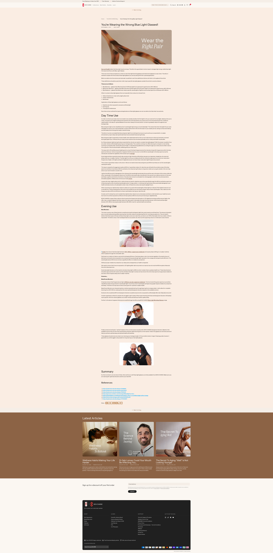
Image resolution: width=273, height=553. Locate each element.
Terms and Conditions (165, 488)
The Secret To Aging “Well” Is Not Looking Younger (172, 461)
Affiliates (140, 528)
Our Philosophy (114, 526)
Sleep (85, 521)
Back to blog (137, 10)
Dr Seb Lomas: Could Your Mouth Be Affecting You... (135, 461)
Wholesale (140, 526)
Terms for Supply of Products (144, 517)
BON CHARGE (180, 551)
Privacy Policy (156, 488)
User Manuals (114, 523)
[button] (95, 5)
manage (132, 153)
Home (102, 19)
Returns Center (141, 534)
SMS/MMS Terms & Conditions (145, 521)
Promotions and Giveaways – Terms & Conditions (149, 525)
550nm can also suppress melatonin (135, 282)
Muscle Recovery (88, 519)
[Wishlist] (187, 5)
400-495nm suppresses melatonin (134, 252)
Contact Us (140, 532)
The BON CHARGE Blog (112, 19)
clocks (130, 178)
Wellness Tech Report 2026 (117, 521)
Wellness (86, 523)
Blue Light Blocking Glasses (156, 300)
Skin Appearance (88, 517)
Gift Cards (86, 525)
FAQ (112, 525)
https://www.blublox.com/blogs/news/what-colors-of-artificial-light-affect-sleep (125, 395)
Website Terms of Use (143, 519)
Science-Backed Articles (117, 519)
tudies (104, 252)
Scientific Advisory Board (117, 517)
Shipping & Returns (142, 530)
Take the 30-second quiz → (160, 5)
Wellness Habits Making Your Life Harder (98, 461)
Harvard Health (105, 69)
